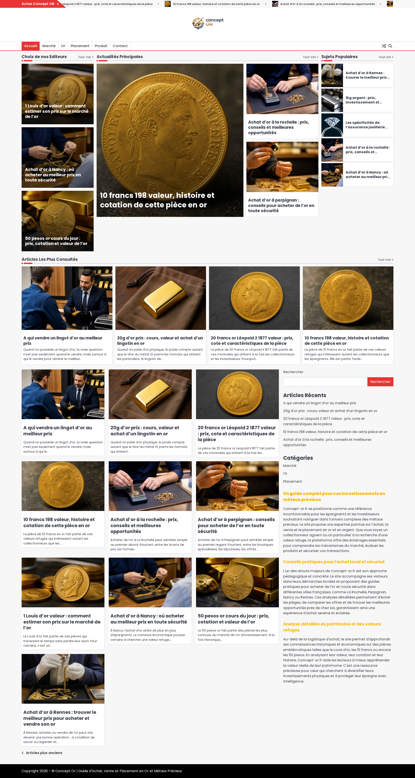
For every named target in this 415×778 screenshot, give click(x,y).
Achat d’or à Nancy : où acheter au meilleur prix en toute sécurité (53, 175)
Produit (101, 45)
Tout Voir (309, 57)
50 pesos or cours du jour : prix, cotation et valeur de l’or (56, 241)
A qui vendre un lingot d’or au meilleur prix (62, 340)
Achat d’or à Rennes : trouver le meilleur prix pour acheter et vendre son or (367, 79)
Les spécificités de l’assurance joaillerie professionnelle (365, 127)
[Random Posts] (383, 46)
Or (63, 45)
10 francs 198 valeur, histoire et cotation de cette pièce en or (148, 4)
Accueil (30, 45)
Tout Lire (384, 57)
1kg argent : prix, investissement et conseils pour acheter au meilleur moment (366, 104)
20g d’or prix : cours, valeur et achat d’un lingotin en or (160, 340)
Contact (120, 45)
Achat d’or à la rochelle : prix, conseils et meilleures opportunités (259, 4)
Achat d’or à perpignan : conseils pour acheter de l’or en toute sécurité (281, 205)
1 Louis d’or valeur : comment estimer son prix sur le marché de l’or (57, 111)
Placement (80, 45)
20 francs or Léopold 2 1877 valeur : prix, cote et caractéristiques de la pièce (252, 340)
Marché (49, 45)
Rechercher (293, 371)
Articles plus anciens (44, 752)
